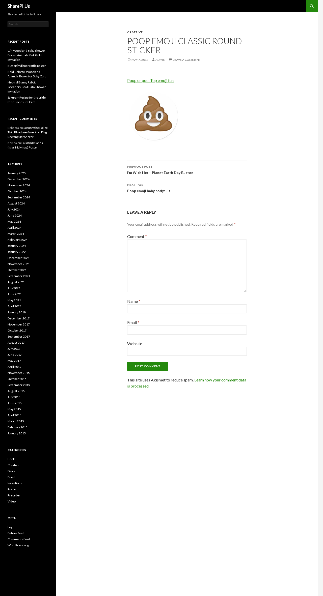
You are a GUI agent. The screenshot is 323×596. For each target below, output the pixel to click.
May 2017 (14, 361)
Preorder (14, 495)
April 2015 (14, 415)
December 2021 (19, 258)
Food (11, 477)
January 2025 (17, 173)
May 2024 (14, 221)
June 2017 (15, 354)
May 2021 (14, 300)
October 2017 (17, 330)
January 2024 (17, 246)
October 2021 (17, 270)
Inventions (15, 483)
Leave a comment (187, 60)
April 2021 (14, 306)
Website (134, 343)
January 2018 (17, 312)
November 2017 (19, 324)
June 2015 (15, 403)
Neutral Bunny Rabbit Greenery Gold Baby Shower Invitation (27, 86)
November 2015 (19, 373)
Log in (11, 527)
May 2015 (14, 409)
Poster (12, 489)
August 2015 (16, 391)
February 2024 (18, 240)
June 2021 (15, 294)
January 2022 (17, 252)
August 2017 (16, 342)
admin (160, 60)
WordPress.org (18, 545)
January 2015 (17, 433)
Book (11, 459)
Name (133, 301)
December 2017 (19, 318)
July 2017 (14, 348)
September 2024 (19, 197)
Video (12, 501)
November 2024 (19, 185)
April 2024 (14, 227)
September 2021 (19, 276)
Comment (137, 236)
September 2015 (19, 385)
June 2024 (15, 215)
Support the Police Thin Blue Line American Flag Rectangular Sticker (28, 132)
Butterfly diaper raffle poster (27, 66)
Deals (11, 471)
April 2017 (14, 367)
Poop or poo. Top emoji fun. (150, 80)
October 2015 (17, 379)
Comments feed (19, 539)
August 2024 (16, 203)
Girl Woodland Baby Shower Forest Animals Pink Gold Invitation (26, 55)
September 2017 (19, 336)
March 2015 (16, 421)
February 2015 (18, 427)
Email (133, 322)
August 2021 (16, 282)
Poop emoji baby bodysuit (148, 188)
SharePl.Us (19, 6)
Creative (135, 32)
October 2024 (17, 191)
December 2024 (19, 179)
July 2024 (14, 209)
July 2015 (14, 397)
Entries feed (16, 533)
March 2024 (16, 233)
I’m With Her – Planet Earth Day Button (160, 170)
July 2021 (14, 288)
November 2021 (19, 264)
